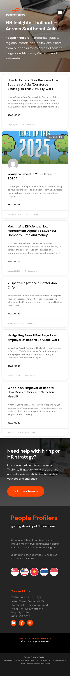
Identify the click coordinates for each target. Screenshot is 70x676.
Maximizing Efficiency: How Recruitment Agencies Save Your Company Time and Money (32, 230)
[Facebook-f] (22, 623)
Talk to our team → (25, 491)
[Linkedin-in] (13, 623)
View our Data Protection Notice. (35, 638)
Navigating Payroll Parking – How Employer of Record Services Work (33, 337)
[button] (60, 12)
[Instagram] (30, 623)
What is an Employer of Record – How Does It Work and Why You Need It (32, 392)
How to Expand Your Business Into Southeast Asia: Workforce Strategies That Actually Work (33, 84)
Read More (14, 115)
